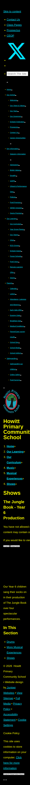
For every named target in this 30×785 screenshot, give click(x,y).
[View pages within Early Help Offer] (22, 310)
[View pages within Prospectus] (19, 127)
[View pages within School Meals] (20, 348)
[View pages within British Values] (20, 170)
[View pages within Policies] (16, 197)
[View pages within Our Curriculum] (22, 224)
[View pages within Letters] (15, 294)
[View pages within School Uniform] (22, 353)
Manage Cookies (15, 546)
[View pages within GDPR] (15, 181)
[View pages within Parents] (13, 283)
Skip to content (12, 11)
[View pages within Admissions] (19, 165)
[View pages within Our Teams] (19, 235)
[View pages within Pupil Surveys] (20, 380)
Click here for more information (12, 763)
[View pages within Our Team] (18, 111)
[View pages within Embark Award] (21, 251)
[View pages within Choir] (14, 240)
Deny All (22, 774)
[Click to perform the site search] (7, 82)
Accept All (6, 546)
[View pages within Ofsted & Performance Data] (14, 192)
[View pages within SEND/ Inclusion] (22, 208)
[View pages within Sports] (15, 278)
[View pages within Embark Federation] (25, 122)
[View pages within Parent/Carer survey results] (15, 337)
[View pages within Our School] (15, 95)
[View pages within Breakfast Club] (21, 321)
